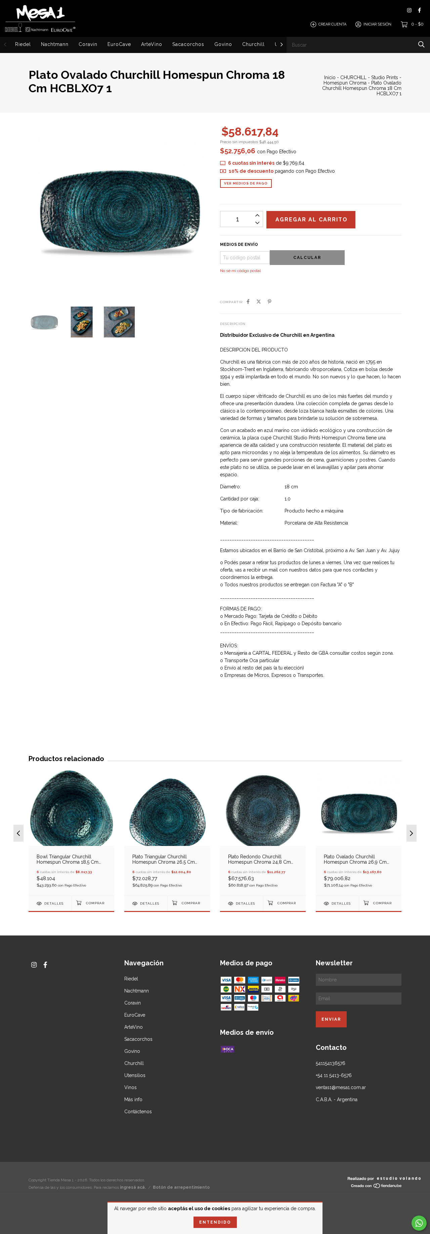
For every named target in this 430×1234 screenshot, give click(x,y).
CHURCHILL (354, 77)
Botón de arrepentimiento (181, 1187)
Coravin (88, 44)
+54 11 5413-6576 (334, 1075)
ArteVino (151, 44)
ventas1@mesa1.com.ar (341, 1087)
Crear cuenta (332, 24)
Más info (133, 1099)
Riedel (23, 44)
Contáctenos (138, 1111)
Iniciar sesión (377, 24)
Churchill (253, 44)
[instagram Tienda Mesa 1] (409, 10)
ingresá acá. (133, 1187)
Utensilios (134, 1075)
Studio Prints (384, 77)
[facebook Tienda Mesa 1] (419, 10)
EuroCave (119, 44)
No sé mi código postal (240, 270)
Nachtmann (55, 44)
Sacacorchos (188, 44)
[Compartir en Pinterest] (269, 301)
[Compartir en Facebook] (248, 301)
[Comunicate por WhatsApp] (419, 1223)
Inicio (330, 77)
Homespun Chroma (345, 83)
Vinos (130, 1087)
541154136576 (330, 1063)
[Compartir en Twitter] (259, 301)
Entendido (215, 1222)
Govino (223, 44)
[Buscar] (421, 44)
